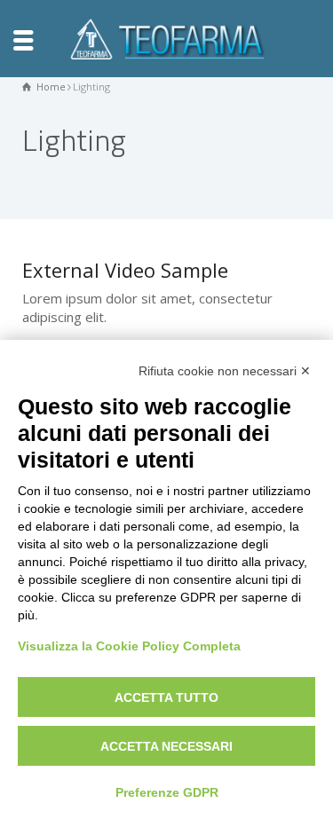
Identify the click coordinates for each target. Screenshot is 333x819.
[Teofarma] (167, 37)
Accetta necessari (166, 746)
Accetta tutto (166, 697)
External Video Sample (125, 269)
